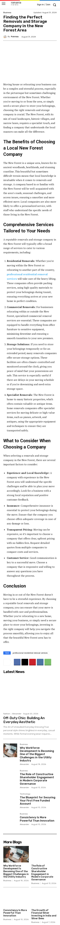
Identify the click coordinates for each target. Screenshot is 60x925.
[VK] (40, 662)
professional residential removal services (30, 653)
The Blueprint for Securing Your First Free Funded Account (37, 800)
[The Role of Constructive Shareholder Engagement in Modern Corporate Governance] (10, 777)
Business (7, 13)
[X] (25, 662)
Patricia (14, 37)
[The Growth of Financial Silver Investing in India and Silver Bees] (44, 898)
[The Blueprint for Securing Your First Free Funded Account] (10, 800)
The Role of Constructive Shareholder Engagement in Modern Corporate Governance (37, 779)
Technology (25, 794)
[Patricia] (5, 36)
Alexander (16, 714)
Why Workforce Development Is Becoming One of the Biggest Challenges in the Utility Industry (37, 754)
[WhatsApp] (47, 662)
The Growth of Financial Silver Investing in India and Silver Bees (43, 914)
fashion (6, 714)
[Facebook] (17, 662)
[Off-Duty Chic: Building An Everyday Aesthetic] (30, 693)
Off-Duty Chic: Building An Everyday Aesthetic (24, 720)
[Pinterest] (32, 662)
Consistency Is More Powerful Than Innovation (37, 819)
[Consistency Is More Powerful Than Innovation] (10, 820)
